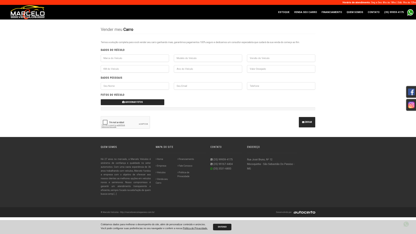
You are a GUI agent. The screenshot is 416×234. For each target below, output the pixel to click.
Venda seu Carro (305, 12)
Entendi (222, 227)
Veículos (161, 172)
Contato (374, 12)
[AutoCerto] (303, 212)
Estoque (284, 12)
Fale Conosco (185, 165)
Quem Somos (355, 12)
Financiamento (332, 12)
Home (160, 159)
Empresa (161, 165)
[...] (115, 194)
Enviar (308, 122)
